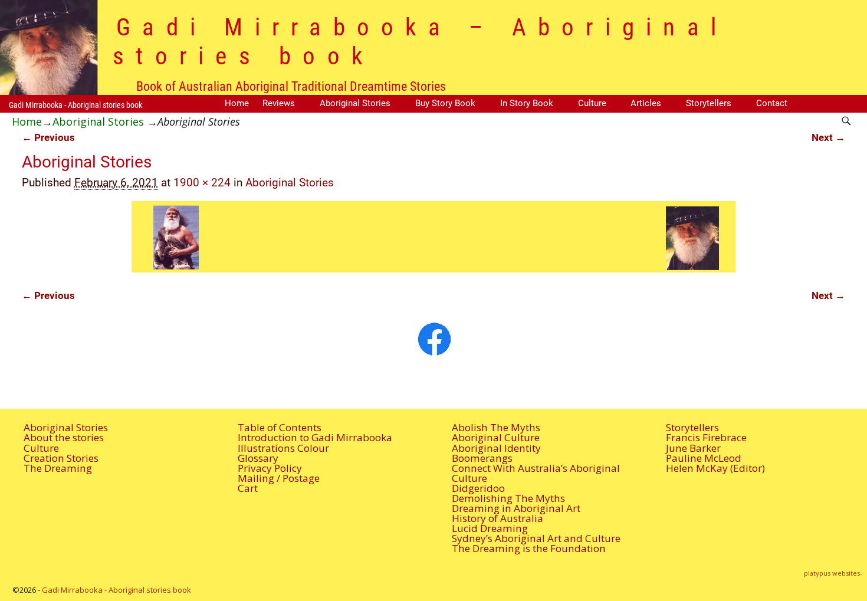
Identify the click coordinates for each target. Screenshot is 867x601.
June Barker (693, 448)
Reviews (278, 103)
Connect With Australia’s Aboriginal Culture (536, 473)
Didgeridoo (478, 488)
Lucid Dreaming (490, 528)
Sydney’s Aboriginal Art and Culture (536, 538)
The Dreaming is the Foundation (529, 548)
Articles (645, 103)
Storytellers (708, 103)
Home (237, 103)
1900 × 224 (202, 182)
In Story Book (526, 103)
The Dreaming (58, 468)
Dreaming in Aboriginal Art (516, 508)
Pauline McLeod (703, 458)
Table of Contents (279, 427)
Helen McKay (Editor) (715, 468)
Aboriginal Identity (496, 448)
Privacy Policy (270, 468)
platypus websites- (833, 573)
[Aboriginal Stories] (434, 236)
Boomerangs (482, 458)
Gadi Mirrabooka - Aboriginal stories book (75, 105)
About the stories (64, 437)
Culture (592, 103)
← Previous (48, 137)
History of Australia (497, 518)
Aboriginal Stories (355, 103)
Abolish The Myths (496, 427)
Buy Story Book (445, 103)
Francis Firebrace (706, 437)
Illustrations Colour (283, 448)
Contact (771, 103)
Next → (828, 137)
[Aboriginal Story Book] (434, 338)
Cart (248, 488)
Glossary (258, 458)
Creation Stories (61, 458)
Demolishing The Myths (508, 498)
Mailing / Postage (279, 478)
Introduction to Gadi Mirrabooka (315, 437)
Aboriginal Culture (496, 437)
